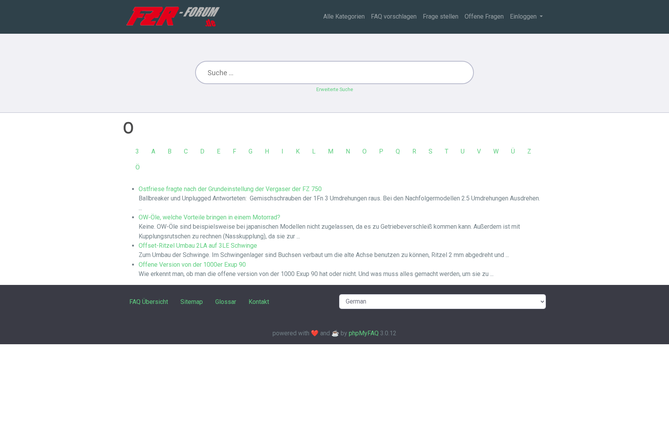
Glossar (225, 301)
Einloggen (524, 16)
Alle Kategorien (344, 16)
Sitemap (191, 301)
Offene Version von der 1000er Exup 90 (192, 264)
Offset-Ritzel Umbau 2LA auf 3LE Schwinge (198, 245)
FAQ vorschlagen (394, 16)
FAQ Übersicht (148, 301)
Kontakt (259, 301)
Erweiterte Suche (334, 89)
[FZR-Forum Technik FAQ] (173, 16)
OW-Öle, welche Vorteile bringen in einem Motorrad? (209, 217)
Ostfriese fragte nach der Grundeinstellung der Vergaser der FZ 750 (230, 189)
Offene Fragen (484, 16)
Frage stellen (440, 16)
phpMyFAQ (364, 333)
